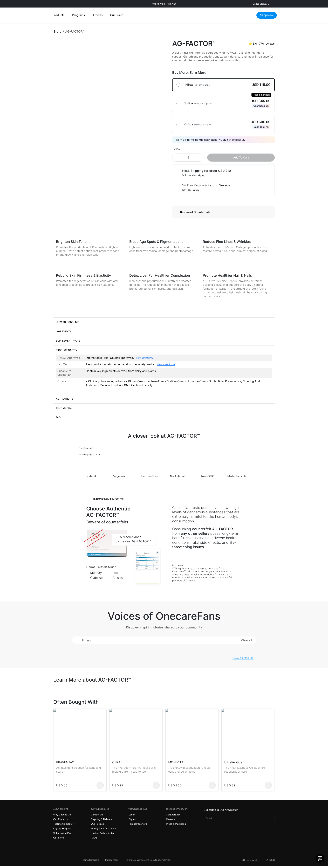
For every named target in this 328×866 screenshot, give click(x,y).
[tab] (164, 322)
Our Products (60, 819)
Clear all (246, 640)
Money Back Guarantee (104, 828)
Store (57, 31)
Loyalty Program (62, 828)
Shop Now (266, 15)
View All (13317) (243, 658)
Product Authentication (103, 833)
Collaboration (173, 814)
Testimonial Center (63, 823)
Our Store (58, 837)
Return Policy (190, 190)
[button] (164, 322)
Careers (170, 819)
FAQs (94, 837)
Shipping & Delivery (101, 819)
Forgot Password (137, 823)
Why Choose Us (62, 814)
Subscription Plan (62, 833)
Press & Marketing (176, 823)
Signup (132, 819)
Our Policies (97, 823)
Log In (131, 814)
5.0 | (262, 43)
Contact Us (97, 814)
